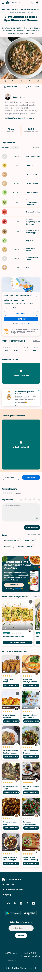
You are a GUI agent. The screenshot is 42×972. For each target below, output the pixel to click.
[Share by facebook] (21, 81)
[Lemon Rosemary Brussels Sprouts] (31, 743)
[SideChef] (11, 880)
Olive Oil (29, 165)
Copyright (11, 960)
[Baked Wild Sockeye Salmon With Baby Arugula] (31, 672)
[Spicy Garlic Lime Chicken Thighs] (11, 850)
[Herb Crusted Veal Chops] (11, 779)
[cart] (37, 2)
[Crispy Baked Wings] (11, 672)
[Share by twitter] (29, 81)
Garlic (28, 183)
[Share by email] (38, 81)
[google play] (12, 913)
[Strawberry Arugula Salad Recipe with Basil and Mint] (31, 814)
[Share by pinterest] (13, 81)
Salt (27, 267)
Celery (29, 192)
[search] (32, 2)
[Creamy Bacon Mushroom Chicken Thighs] (11, 708)
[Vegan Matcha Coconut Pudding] (31, 850)
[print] (4, 81)
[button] (3, 2)
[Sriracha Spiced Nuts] (11, 814)
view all (36, 596)
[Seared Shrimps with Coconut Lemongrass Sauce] (31, 708)
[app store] (30, 913)
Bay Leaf (29, 240)
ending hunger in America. (23, 332)
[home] (13, 2)
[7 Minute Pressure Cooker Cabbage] (11, 743)
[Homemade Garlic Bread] (17, 622)
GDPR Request (11, 953)
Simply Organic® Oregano (33, 203)
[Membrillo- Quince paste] (31, 779)
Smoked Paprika (33, 212)
